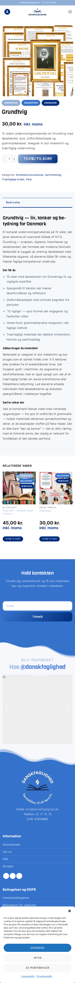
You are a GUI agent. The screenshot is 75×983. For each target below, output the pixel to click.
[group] (37, 709)
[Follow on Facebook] (6, 876)
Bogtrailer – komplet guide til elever (18, 512)
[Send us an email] (19, 876)
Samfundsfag (53, 174)
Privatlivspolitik (44, 976)
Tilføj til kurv (38, 158)
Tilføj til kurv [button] (13, 538)
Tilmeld (37, 617)
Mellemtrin (31, 102)
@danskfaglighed (43, 667)
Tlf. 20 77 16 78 (49, 2)
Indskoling (11, 102)
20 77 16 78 (43, 814)
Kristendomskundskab (29, 174)
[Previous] (3, 509)
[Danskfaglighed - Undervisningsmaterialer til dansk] (37, 11)
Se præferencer (37, 968)
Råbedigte (45, 510)
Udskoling (50, 102)
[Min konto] (7, 12)
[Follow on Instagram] (13, 876)
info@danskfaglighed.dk (29, 2)
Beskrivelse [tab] (13, 202)
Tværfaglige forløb (13, 179)
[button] (69, 911)
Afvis (38, 958)
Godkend (37, 948)
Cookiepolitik (28, 976)
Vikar (29, 179)
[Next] (72, 509)
